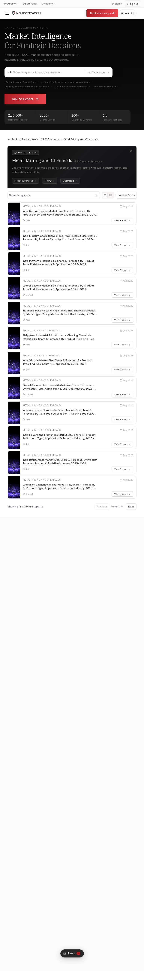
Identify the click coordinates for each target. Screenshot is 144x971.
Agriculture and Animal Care (22, 82)
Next (131, 506)
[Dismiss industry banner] (131, 151)
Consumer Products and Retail (72, 86)
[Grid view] (110, 195)
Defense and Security (105, 86)
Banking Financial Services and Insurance (29, 86)
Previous (102, 506)
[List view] (104, 195)
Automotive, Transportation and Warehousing (66, 82)
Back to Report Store (25, 139)
